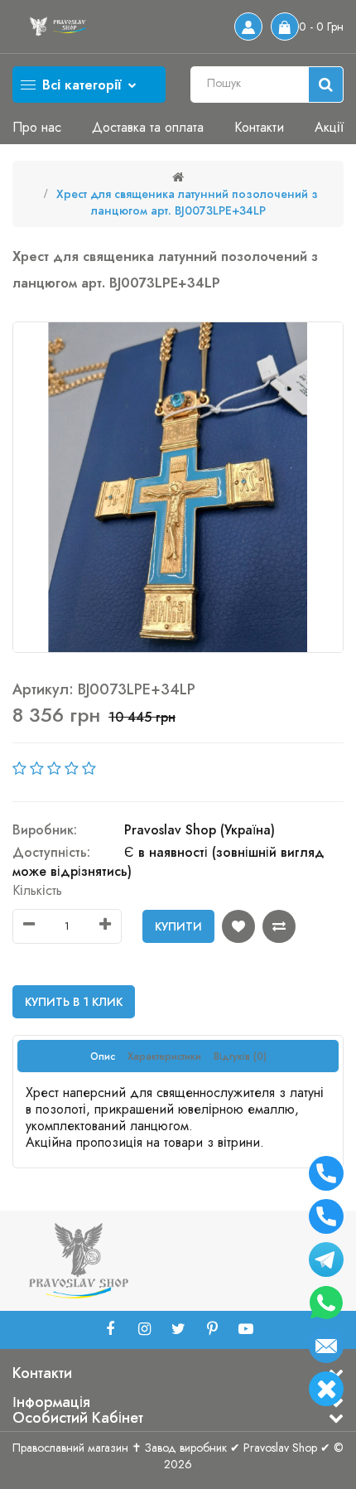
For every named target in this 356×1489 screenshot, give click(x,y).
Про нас (36, 127)
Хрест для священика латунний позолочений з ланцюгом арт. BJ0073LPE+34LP (187, 202)
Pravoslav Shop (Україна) (199, 829)
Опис (102, 1056)
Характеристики (164, 1056)
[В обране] (238, 926)
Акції (329, 127)
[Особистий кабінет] (248, 26)
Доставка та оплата (148, 127)
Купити (178, 926)
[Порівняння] (279, 926)
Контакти (259, 127)
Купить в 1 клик (74, 1001)
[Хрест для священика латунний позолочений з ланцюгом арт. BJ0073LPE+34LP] (178, 487)
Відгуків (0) (240, 1056)
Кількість (37, 890)
